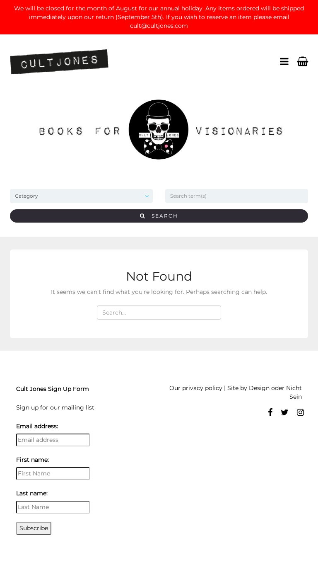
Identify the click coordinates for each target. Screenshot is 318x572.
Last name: (32, 493)
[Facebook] (270, 412)
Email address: (37, 426)
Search (161, 216)
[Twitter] (285, 412)
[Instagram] (300, 412)
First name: (32, 459)
